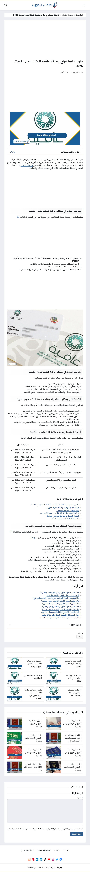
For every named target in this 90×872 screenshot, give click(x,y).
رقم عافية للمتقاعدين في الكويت (65, 519)
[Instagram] (52, 859)
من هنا (34, 537)
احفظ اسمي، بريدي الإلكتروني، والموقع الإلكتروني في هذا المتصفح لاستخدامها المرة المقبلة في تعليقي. (45, 829)
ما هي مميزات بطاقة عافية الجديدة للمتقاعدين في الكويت (55, 505)
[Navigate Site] (84, 5)
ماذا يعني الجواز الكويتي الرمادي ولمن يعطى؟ (60, 592)
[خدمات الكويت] (45, 5)
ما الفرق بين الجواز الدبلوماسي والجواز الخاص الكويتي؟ (56, 598)
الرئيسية (79, 15)
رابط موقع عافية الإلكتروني (67, 510)
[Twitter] (56, 859)
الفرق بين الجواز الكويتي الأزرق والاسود (63, 595)
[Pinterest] (33, 859)
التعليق (80, 798)
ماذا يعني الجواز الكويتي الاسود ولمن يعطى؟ (60, 609)
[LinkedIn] (37, 859)
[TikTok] (45, 859)
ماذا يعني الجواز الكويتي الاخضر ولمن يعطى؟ (60, 601)
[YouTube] (49, 859)
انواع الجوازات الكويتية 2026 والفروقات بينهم (60, 615)
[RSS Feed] (29, 859)
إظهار (12, 152)
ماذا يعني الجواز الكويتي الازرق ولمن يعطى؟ (60, 603)
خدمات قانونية (67, 15)
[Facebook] (60, 859)
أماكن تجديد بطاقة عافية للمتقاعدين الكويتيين (59, 513)
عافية (79, 637)
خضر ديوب (76, 72)
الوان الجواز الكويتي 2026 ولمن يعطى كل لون (60, 612)
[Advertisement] (45, 39)
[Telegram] (41, 859)
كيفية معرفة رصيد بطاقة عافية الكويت (63, 507)
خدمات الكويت (27, 165)
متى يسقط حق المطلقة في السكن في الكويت (60, 617)
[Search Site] (6, 5)
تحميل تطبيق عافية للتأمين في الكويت (63, 516)
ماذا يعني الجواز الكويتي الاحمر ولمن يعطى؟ (60, 606)
